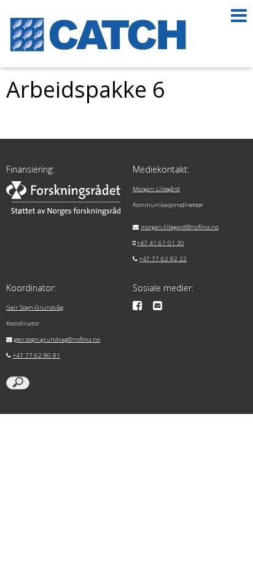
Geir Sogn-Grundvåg (34, 307)
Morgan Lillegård (156, 189)
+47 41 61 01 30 (160, 243)
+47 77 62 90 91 (36, 355)
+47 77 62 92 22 (163, 259)
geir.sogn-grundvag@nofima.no (57, 339)
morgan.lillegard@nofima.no (180, 227)
